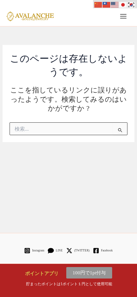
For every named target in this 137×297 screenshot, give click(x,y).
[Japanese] (123, 4)
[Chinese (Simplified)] (98, 4)
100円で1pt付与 (89, 272)
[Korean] (131, 4)
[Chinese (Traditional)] (107, 4)
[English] (115, 4)
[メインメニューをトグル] (123, 16)
